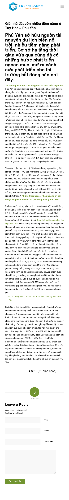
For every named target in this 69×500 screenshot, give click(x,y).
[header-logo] (28, 6)
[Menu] (62, 6)
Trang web (48, 441)
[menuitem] (62, 6)
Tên (46, 420)
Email (46, 430)
